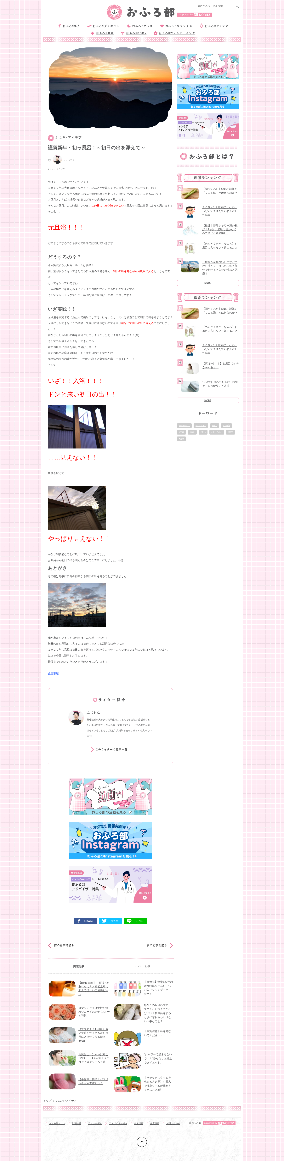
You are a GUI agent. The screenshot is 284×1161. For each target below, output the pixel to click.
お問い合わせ (173, 1123)
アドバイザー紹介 (118, 1123)
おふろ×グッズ (142, 25)
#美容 (181, 432)
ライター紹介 (95, 1123)
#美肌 (203, 432)
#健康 (181, 439)
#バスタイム (201, 425)
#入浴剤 (226, 425)
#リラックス (184, 425)
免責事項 (53, 673)
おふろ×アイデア (217, 25)
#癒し (214, 425)
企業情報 (138, 1123)
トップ (47, 1100)
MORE (207, 283)
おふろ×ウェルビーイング (177, 33)
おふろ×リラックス (178, 25)
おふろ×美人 (71, 25)
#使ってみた (216, 432)
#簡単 (230, 432)
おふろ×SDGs (136, 33)
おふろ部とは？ (57, 1123)
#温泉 (192, 432)
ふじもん (70, 159)
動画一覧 (76, 1123)
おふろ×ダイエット (106, 25)
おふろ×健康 (105, 33)
